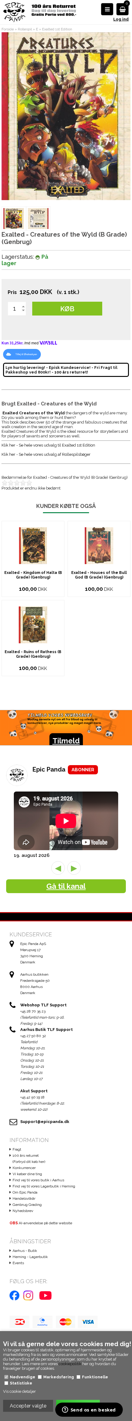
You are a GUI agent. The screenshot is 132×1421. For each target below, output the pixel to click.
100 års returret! (71, 372)
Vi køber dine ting (27, 1174)
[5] (30, 483)
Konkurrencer (24, 1168)
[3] (18, 483)
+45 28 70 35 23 (32, 1011)
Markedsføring (58, 1377)
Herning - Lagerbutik (30, 1257)
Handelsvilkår (24, 1198)
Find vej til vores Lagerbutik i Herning (44, 1186)
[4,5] (27, 483)
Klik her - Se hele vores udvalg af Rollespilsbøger (46, 454)
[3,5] (21, 483)
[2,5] (15, 483)
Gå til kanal (66, 886)
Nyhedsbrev (23, 1211)
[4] (24, 483)
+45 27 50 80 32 (33, 1036)
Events (18, 1263)
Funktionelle (95, 1377)
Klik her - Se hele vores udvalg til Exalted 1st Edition (48, 445)
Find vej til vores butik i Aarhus (38, 1180)
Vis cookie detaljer (19, 1391)
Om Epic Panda (25, 1192)
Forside (8, 29)
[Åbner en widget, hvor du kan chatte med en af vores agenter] (89, 1410)
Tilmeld (66, 740)
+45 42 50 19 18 (32, 1097)
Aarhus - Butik (25, 1251)
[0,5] (3, 483)
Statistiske (21, 1383)
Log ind (121, 19)
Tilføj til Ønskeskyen (26, 354)
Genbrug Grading (27, 1204)
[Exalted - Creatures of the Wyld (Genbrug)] (14, 218)
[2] (12, 483)
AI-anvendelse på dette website (41, 1223)
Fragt (17, 1149)
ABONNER (83, 769)
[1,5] (9, 483)
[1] (6, 483)
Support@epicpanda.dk (44, 1121)
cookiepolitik (70, 1363)
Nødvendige (22, 1377)
